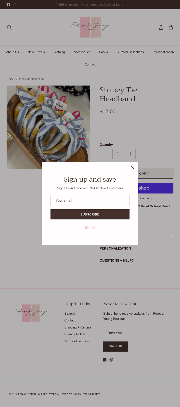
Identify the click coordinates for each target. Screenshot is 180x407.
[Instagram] (93, 227)
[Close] (133, 168)
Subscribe (90, 214)
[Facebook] (86, 227)
